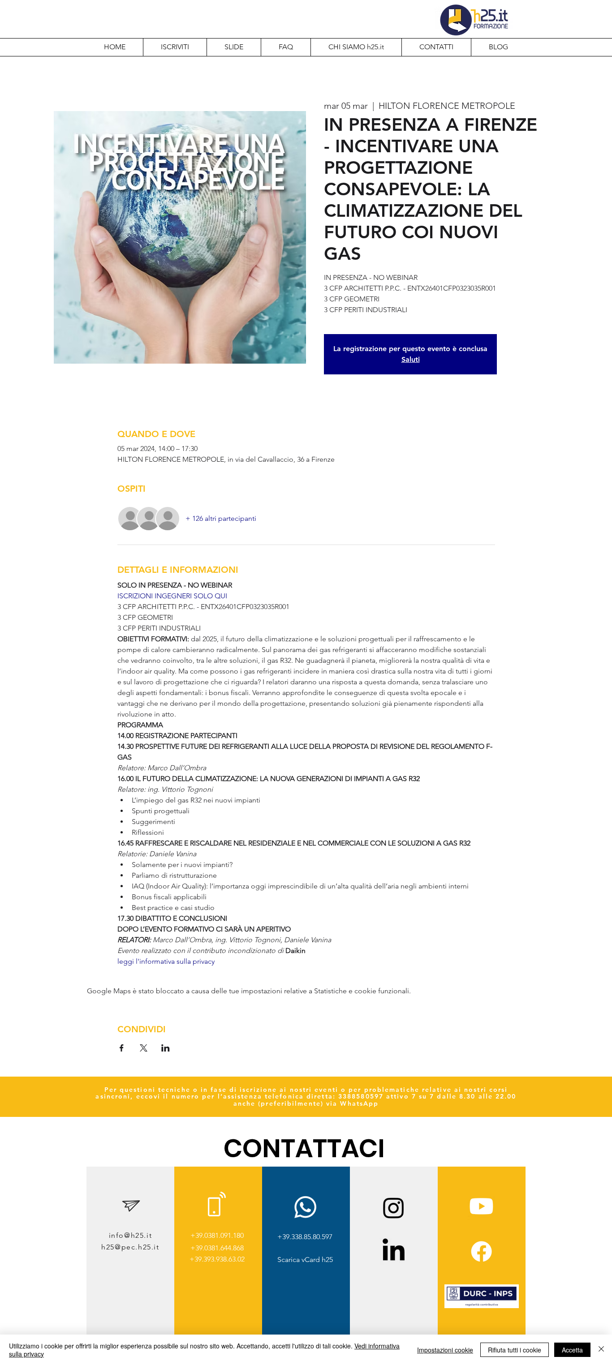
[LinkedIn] (393, 1251)
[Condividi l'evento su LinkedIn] (165, 1048)
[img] (481, 1306)
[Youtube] (481, 1206)
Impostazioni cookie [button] (445, 1349)
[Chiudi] (601, 1350)
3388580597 (361, 1096)
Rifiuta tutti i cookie (514, 1349)
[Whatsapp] (305, 1207)
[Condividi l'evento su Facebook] (121, 1048)
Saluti (410, 359)
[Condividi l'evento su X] (143, 1048)
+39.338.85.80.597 (304, 1236)
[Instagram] (393, 1207)
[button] (355, 47)
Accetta (572, 1349)
